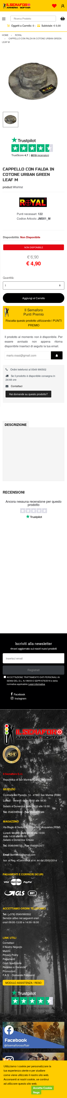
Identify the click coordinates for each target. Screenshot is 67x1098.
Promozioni (9, 971)
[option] (33, 81)
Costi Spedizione (12, 963)
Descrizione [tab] (16, 424)
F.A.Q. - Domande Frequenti (19, 975)
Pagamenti (9, 959)
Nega (36, 1092)
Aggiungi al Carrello (33, 298)
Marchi (6, 951)
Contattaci (16, 386)
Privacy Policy (10, 955)
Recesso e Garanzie (14, 967)
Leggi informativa (36, 684)
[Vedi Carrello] (62, 19)
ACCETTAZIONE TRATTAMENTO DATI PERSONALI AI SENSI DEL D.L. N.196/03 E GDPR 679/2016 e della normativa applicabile (33, 681)
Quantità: (8, 278)
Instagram (20, 698)
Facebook (19, 694)
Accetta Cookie (42, 1088)
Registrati (34, 670)
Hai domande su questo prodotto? (28, 394)
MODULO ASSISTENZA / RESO (23, 983)
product (7, 187)
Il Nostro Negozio (12, 947)
